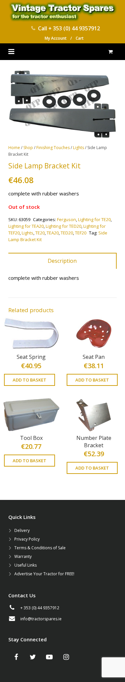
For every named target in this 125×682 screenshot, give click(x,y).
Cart (80, 38)
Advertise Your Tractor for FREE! (44, 574)
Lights (78, 147)
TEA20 (53, 233)
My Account (56, 38)
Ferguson (66, 219)
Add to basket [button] (29, 380)
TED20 (67, 233)
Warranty (23, 556)
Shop (28, 147)
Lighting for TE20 (94, 219)
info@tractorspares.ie (41, 619)
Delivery (22, 530)
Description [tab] (62, 260)
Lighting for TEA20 (26, 226)
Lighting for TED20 (63, 226)
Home (14, 147)
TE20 (40, 233)
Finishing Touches (53, 147)
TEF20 (80, 233)
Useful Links (25, 565)
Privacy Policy (27, 539)
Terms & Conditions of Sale (40, 548)
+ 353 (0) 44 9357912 (74, 28)
